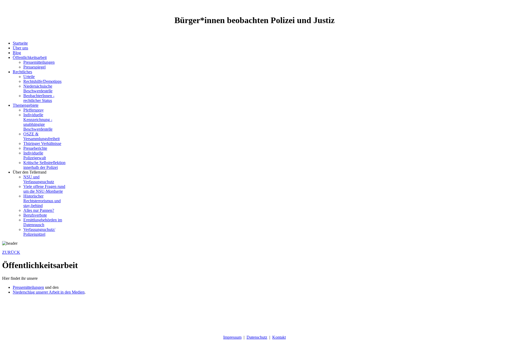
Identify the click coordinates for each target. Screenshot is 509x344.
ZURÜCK (11, 252)
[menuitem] (20, 43)
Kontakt (279, 337)
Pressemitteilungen (28, 287)
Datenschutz (257, 337)
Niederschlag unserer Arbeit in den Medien (49, 292)
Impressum (232, 337)
